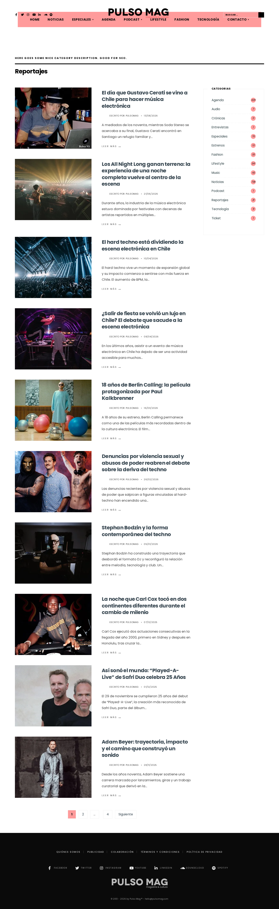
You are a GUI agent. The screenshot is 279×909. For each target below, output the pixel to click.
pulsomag (132, 115)
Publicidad (95, 852)
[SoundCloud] (45, 15)
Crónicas (218, 118)
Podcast (218, 191)
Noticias (218, 182)
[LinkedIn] (39, 15)
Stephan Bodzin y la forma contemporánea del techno (136, 531)
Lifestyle (218, 163)
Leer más (112, 146)
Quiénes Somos (68, 852)
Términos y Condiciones (160, 852)
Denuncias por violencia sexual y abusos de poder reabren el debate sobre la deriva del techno (146, 463)
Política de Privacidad (204, 852)
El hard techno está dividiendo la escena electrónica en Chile (142, 245)
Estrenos (218, 145)
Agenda (218, 100)
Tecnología (220, 209)
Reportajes (220, 200)
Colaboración (122, 852)
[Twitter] (22, 15)
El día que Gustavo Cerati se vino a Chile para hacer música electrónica (144, 99)
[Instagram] (28, 15)
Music (216, 173)
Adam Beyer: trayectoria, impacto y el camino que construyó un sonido (145, 748)
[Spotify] (51, 15)
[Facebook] (17, 15)
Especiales (220, 136)
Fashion (217, 154)
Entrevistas (220, 127)
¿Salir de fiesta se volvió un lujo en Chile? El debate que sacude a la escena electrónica (143, 320)
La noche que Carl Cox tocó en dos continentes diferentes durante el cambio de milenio (144, 605)
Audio (216, 109)
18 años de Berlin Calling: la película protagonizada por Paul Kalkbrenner (146, 391)
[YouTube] (34, 15)
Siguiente (125, 814)
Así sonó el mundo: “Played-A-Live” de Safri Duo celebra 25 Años (144, 674)
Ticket (216, 218)
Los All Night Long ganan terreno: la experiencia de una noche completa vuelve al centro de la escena (146, 174)
